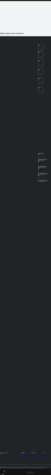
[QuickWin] (40, 82)
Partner (43, 456)
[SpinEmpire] (40, 56)
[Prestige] (40, 49)
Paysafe (22, 457)
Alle (42, 454)
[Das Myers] (5, 472)
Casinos (43, 455)
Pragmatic (33, 457)
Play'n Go (33, 456)
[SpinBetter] (40, 65)
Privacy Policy (29, 471)
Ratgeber (43, 457)
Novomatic (33, 455)
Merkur (33, 454)
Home (3, 474)
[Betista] (40, 73)
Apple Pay (22, 456)
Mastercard (23, 454)
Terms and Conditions (30, 472)
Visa (21, 455)
